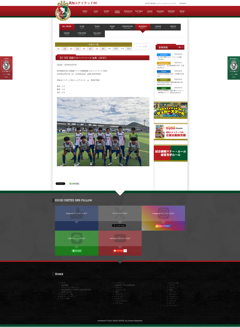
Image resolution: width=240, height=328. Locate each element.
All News (66, 26)
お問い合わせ (66, 292)
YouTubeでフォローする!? (120, 238)
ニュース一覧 (173, 283)
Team (97, 27)
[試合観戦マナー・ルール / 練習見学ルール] (171, 159)
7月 (97, 49)
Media (173, 27)
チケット (118, 287)
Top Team (139, 11)
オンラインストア (67, 296)
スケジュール (120, 290)
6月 (90, 49)
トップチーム (119, 283)
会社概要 (64, 285)
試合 (171, 290)
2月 (65, 49)
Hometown (127, 27)
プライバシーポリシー (70, 287)
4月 (77, 49)
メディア (172, 301)
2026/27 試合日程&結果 (125, 285)
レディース (118, 296)
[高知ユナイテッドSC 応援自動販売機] (171, 138)
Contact (182, 3)
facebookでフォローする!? (76, 213)
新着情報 (163, 47)
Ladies (149, 11)
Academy (160, 11)
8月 (103, 49)
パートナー (173, 305)
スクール (118, 303)
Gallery (97, 34)
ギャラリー (173, 294)
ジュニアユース (121, 301)
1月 (58, 49)
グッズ (171, 303)
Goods (182, 11)
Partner (171, 11)
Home (84, 11)
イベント (172, 292)
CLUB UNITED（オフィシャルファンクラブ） (161, 3)
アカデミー (118, 299)
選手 (117, 292)
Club (96, 11)
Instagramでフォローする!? (163, 213)
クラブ (62, 283)
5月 (84, 49)
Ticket (106, 11)
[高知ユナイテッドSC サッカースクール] (171, 116)
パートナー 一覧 (66, 294)
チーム (171, 287)
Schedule (128, 11)
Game (117, 11)
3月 (71, 49)
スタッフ (118, 294)
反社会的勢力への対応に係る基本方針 (76, 290)
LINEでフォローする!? (77, 238)
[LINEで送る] (74, 183)
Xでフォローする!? (119, 213)
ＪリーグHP (65, 299)
